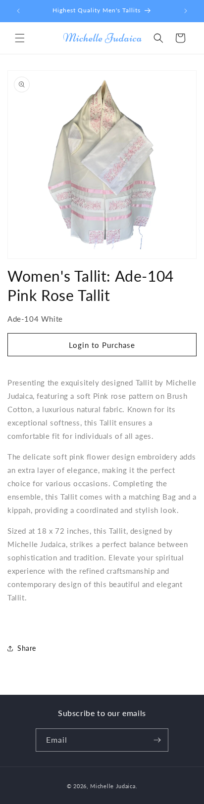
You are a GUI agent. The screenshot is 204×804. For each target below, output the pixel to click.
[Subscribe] (157, 740)
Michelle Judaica (112, 786)
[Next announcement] (186, 11)
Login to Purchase (102, 344)
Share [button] (26, 648)
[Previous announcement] (18, 11)
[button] (20, 38)
